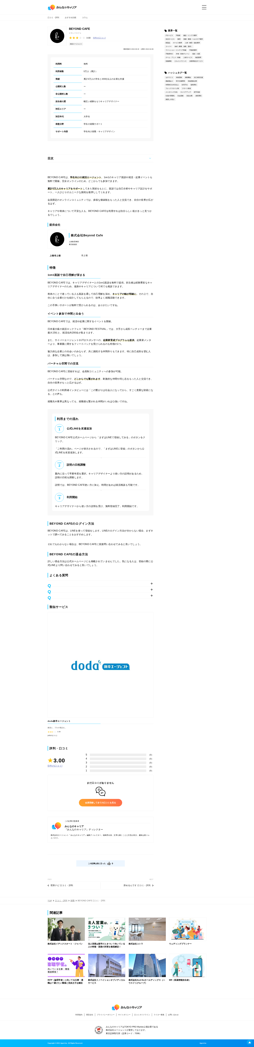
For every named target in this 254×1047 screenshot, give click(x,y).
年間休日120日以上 (172, 85)
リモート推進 (186, 88)
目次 (51, 158)
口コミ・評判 (53, 17)
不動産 (178, 35)
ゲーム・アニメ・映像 (173, 57)
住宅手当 (185, 85)
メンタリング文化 (171, 92)
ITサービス (169, 35)
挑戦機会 (188, 77)
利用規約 (78, 1015)
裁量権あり (169, 81)
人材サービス (187, 57)
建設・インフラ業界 (190, 35)
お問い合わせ (173, 1015)
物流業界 (198, 57)
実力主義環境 (180, 81)
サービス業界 (177, 43)
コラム (85, 17)
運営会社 (89, 1015)
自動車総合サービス (196, 61)
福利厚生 (194, 85)
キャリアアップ (186, 92)
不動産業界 (193, 50)
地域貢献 (179, 77)
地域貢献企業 (192, 81)
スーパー (169, 46)
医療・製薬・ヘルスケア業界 (193, 39)
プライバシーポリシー (106, 1015)
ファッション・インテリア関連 (176, 50)
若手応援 (197, 92)
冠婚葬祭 (169, 61)
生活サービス (170, 39)
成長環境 (198, 96)
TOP (50, 901)
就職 (72, 900)
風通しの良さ (170, 99)
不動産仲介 (169, 54)
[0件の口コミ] (99, 38)
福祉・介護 (196, 54)
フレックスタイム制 (172, 88)
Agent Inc (203, 1043)
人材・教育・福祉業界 (192, 43)
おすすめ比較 (70, 17)
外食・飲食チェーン (182, 54)
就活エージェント (76, 44)
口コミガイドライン (142, 1015)
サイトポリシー (124, 1015)
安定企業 (189, 96)
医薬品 (168, 43)
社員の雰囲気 (170, 96)
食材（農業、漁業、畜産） (183, 46)
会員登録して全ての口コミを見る (100, 802)
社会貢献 (180, 96)
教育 (179, 39)
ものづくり (169, 77)
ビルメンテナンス (180, 61)
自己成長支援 (198, 77)
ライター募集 (159, 1015)
